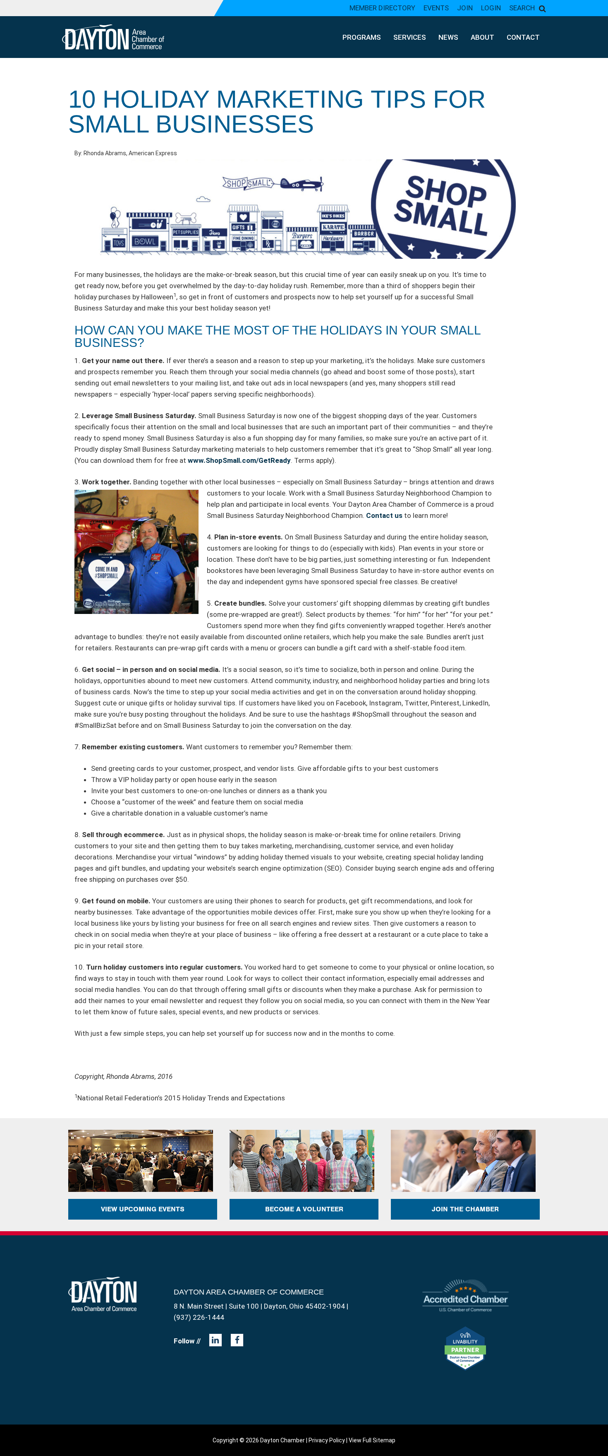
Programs (361, 37)
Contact (523, 37)
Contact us (384, 515)
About (482, 37)
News (448, 37)
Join (465, 8)
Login (491, 8)
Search (522, 8)
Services (409, 37)
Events (436, 8)
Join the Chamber (465, 1209)
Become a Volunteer (304, 1209)
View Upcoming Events (142, 1209)
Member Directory (382, 8)
